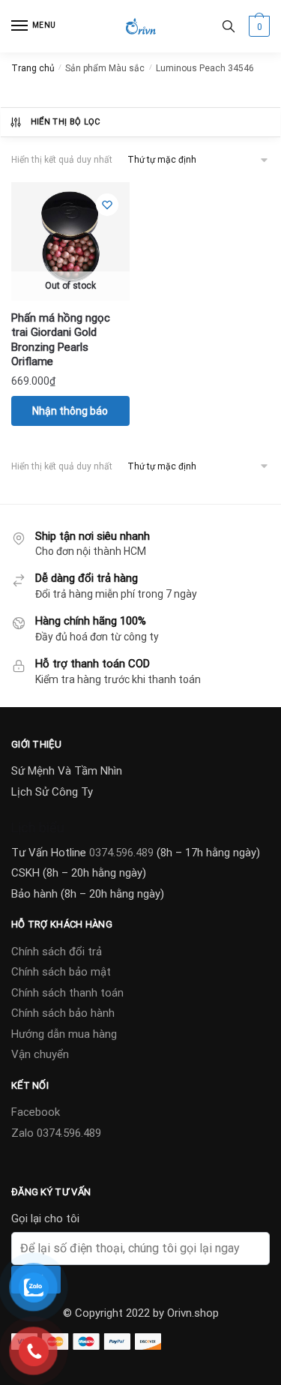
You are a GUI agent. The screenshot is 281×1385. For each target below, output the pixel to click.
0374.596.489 (121, 852)
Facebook (35, 1112)
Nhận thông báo (70, 411)
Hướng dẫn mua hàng (64, 1034)
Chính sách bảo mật (61, 972)
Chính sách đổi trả (56, 951)
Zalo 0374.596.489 (56, 1133)
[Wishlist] (107, 204)
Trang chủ (33, 68)
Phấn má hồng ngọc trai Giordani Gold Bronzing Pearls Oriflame (60, 340)
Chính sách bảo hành (63, 1013)
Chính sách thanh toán (67, 993)
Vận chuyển (40, 1054)
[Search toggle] (228, 26)
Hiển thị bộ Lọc (65, 122)
